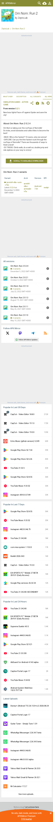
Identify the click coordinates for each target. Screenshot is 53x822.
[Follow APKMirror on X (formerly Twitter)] (7, 334)
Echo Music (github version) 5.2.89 (25, 441)
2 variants (17, 269)
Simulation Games (11, 102)
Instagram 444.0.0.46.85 (20, 635)
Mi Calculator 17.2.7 (19, 786)
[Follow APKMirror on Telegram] (32, 334)
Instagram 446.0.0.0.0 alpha (22, 759)
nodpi (46, 187)
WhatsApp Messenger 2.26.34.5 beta (26, 741)
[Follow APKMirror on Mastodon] (20, 334)
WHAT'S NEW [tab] (7, 97)
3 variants (17, 289)
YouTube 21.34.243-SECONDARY (24, 592)
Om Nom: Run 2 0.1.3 (19, 297)
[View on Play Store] (37, 103)
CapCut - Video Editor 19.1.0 (22, 423)
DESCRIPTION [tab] (21, 97)
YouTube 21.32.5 (17, 468)
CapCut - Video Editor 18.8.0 (22, 414)
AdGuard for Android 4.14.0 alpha (24, 662)
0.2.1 (17, 108)
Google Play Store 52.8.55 (21, 477)
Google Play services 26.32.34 (23, 583)
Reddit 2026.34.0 (17, 556)
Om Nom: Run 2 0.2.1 (19, 277)
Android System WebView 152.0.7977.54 (21, 689)
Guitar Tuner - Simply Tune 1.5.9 (24, 724)
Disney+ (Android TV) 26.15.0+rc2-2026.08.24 (30, 706)
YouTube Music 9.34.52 (20, 680)
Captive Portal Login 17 (20, 671)
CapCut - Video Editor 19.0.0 (22, 432)
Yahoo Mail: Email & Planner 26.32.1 (25, 777)
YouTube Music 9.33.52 (20, 486)
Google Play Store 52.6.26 (21, 459)
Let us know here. (32, 807)
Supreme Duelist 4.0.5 (20, 626)
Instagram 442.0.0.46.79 (20, 529)
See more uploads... (26, 794)
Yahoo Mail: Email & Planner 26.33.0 (25, 768)
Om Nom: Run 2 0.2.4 (19, 266)
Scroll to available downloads (28, 161)
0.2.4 (12, 187)
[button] (31, 103)
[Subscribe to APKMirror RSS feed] (45, 334)
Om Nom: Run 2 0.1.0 (19, 315)
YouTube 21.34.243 (18, 538)
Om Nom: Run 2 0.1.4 (19, 286)
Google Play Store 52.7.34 (21, 450)
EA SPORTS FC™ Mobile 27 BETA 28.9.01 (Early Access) (24, 574)
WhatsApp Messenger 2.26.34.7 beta (26, 732)
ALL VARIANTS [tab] (35, 97)
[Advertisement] (26, 63)
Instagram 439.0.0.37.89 (20, 495)
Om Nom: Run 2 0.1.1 (19, 306)
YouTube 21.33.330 (18, 653)
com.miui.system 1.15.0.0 (21, 547)
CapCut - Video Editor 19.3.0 (22, 565)
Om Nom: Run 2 (18, 29)
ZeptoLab (23, 17)
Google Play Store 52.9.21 (21, 644)
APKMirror (10, 3)
